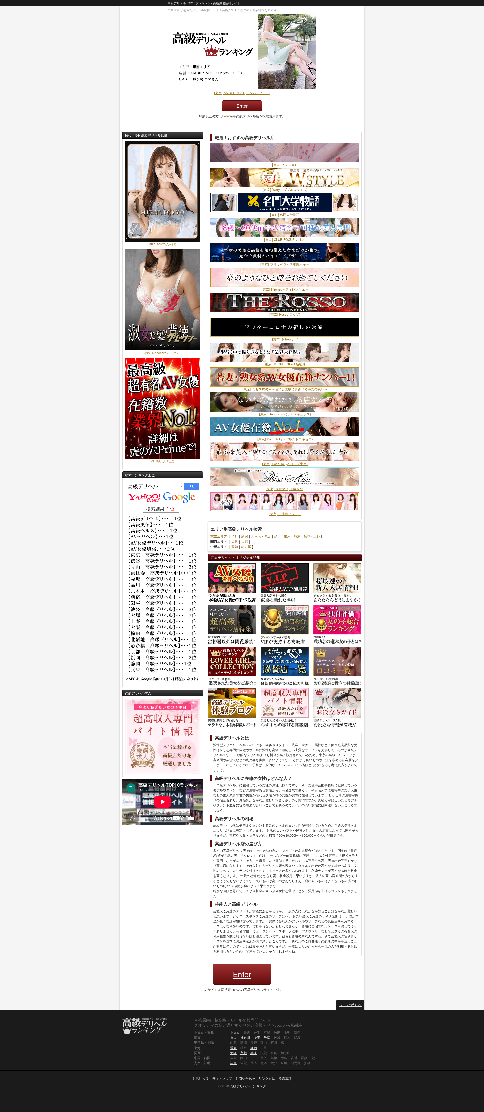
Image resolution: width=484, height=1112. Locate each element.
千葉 (267, 1037)
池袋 (297, 536)
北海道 (235, 1032)
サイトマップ (222, 1078)
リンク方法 (267, 1078)
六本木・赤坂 (261, 536)
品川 (277, 536)
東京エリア (218, 536)
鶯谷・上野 (312, 536)
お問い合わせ (245, 1078)
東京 (233, 1037)
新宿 (244, 536)
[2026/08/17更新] (285, 624)
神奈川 (245, 1037)
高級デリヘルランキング (248, 1086)
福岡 (233, 1062)
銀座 (287, 536)
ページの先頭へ (350, 1004)
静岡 (253, 1047)
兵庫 (253, 1052)
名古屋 (246, 546)
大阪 (234, 541)
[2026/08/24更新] (232, 582)
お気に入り (200, 1078)
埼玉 (257, 1037)
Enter (242, 106)
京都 (244, 541)
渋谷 (234, 536)
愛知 (234, 546)
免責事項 (285, 1078)
